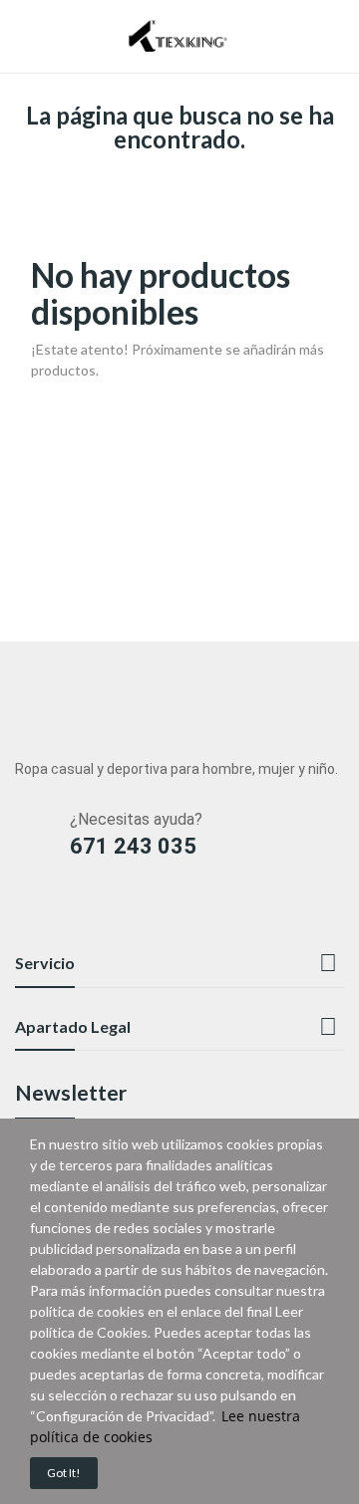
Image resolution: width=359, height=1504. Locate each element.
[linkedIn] (24, 911)
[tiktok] (180, 911)
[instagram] (63, 911)
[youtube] (102, 911)
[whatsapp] (141, 911)
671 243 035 (133, 846)
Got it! (64, 1472)
